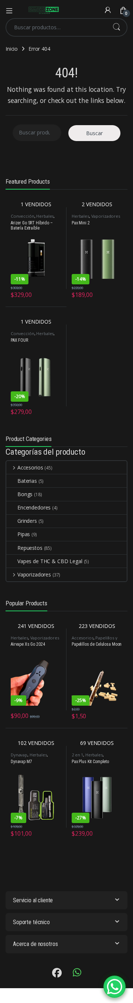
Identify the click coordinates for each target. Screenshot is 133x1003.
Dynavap (19, 755)
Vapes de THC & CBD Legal (49, 561)
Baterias (27, 480)
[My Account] (108, 10)
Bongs (25, 494)
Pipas (23, 534)
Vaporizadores (105, 216)
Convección (22, 216)
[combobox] (56, 27)
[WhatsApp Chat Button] (114, 987)
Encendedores (34, 507)
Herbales (45, 216)
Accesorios (30, 467)
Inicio (12, 48)
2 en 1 (77, 755)
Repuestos (29, 547)
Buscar (116, 27)
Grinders (27, 520)
